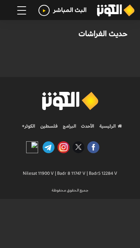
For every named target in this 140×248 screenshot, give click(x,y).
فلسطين (49, 126)
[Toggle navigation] (22, 10)
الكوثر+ (28, 126)
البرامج (69, 126)
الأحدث (87, 126)
